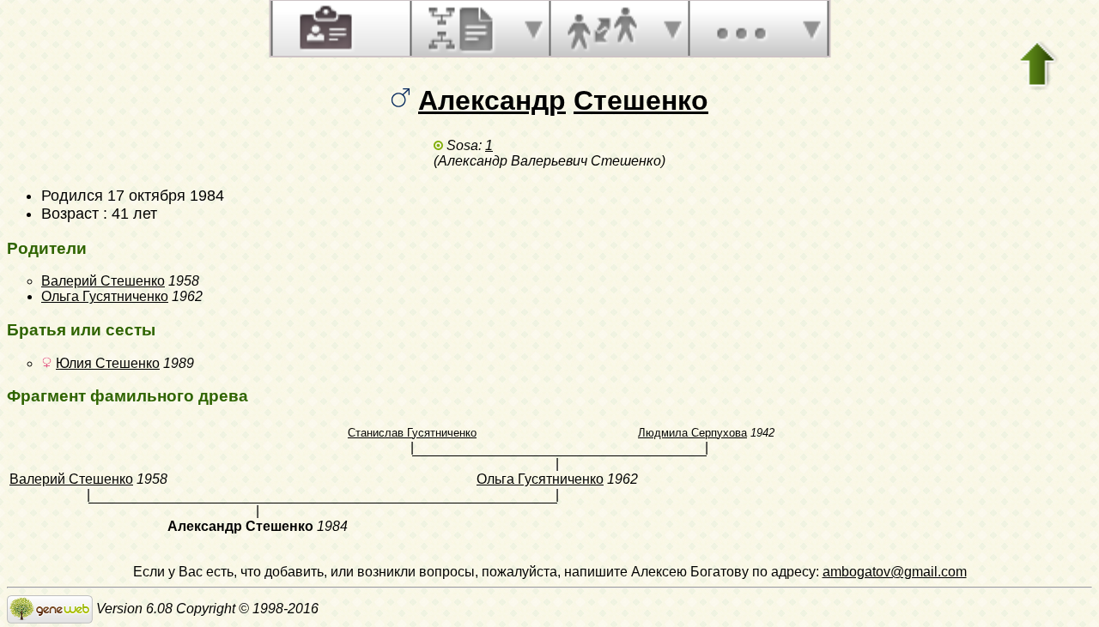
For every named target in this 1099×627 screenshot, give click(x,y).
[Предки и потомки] (462, 28)
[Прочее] (740, 28)
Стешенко (641, 100)
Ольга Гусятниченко (104, 296)
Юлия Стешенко (108, 363)
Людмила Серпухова (692, 432)
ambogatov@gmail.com (895, 571)
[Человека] (323, 28)
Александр (492, 100)
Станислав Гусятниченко (412, 432)
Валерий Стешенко (103, 281)
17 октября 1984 (165, 195)
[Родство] (601, 28)
